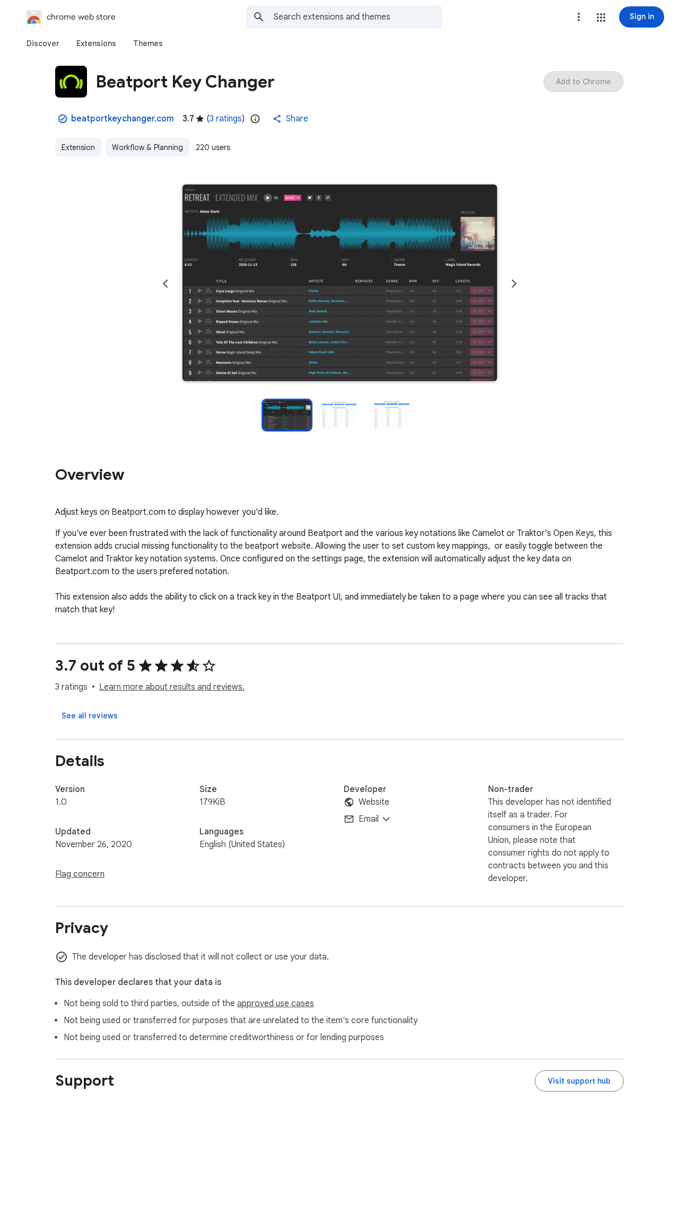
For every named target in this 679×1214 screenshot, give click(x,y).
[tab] (43, 43)
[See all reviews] (89, 715)
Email (369, 819)
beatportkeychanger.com (122, 118)
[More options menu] (578, 17)
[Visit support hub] (579, 1081)
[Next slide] (514, 283)
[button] (601, 17)
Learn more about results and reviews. (172, 687)
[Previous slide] (165, 283)
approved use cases (275, 1003)
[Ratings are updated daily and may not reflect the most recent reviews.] (255, 118)
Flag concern (80, 874)
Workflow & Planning (147, 147)
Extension (78, 147)
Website (374, 802)
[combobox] (358, 17)
